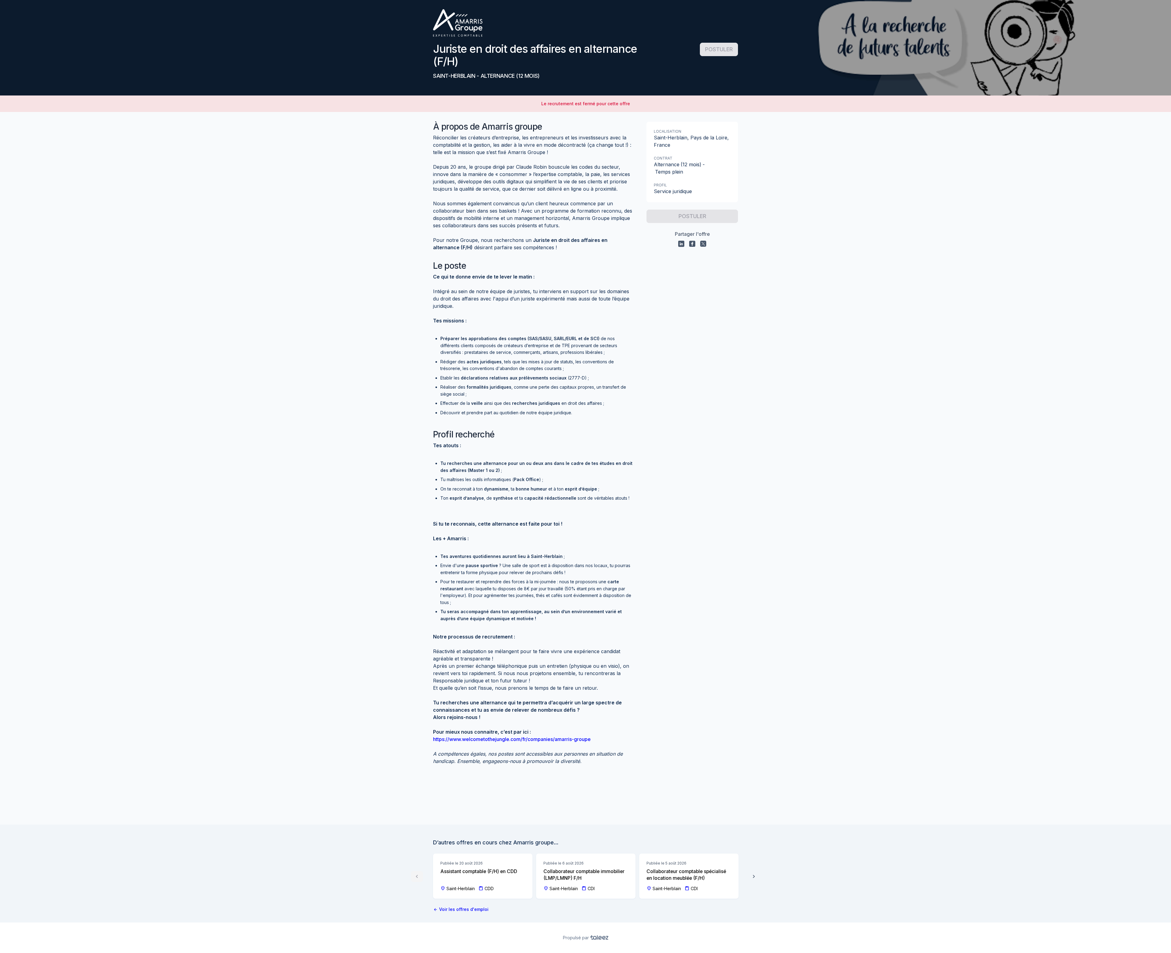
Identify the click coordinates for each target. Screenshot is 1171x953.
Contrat (663, 158)
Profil (660, 185)
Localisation (667, 131)
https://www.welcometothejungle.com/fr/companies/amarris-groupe (512, 739)
